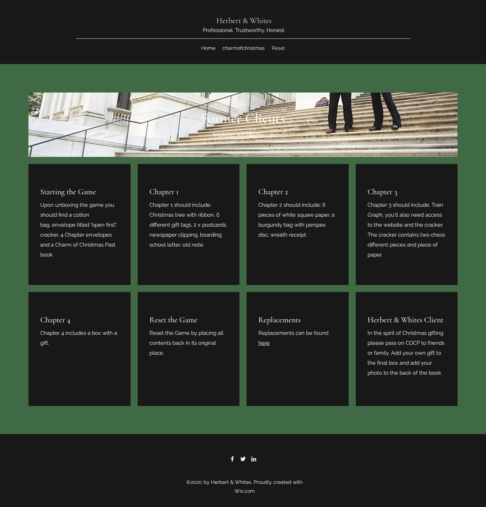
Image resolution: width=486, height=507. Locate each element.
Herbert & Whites (243, 20)
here (264, 343)
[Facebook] (232, 459)
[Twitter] (243, 459)
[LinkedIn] (253, 459)
